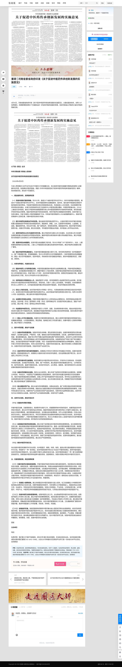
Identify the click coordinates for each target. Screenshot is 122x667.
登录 (102, 3)
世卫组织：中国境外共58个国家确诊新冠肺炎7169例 (108, 102)
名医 (42, 3)
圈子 (20, 3)
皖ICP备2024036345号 (43, 664)
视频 (36, 3)
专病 (25, 3)
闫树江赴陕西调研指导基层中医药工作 (105, 90)
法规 (14, 86)
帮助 (58, 3)
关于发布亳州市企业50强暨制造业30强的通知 (64, 578)
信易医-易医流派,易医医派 (26, 664)
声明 (64, 3)
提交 (80, 635)
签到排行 (100, 49)
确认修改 (80, 613)
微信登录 (92, 18)
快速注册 (109, 3)
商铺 (47, 3)
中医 (31, 3)
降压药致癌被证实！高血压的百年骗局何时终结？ (107, 66)
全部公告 (100, 28)
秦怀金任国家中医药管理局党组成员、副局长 (106, 125)
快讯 (53, 3)
